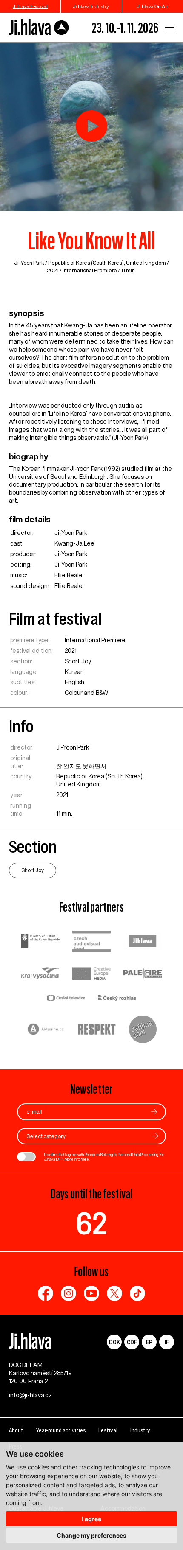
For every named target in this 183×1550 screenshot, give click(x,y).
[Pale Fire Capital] (142, 974)
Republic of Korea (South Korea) (86, 263)
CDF (132, 1342)
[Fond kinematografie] (91, 942)
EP (149, 1342)
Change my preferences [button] (91, 1535)
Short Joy (78, 661)
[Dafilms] (143, 1030)
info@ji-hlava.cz (30, 1395)
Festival (107, 1430)
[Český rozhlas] (117, 999)
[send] (154, 1111)
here (85, 1159)
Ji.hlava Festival (30, 6)
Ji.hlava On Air (152, 6)
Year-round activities (61, 1430)
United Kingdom (146, 263)
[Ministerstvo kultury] (40, 942)
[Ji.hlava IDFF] (39, 27)
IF (167, 1342)
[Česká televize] (66, 999)
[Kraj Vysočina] (40, 974)
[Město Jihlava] (142, 942)
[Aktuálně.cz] (46, 1030)
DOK (114, 1342)
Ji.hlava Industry (91, 6)
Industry (140, 1430)
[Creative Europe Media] (91, 974)
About (16, 1430)
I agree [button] (91, 1518)
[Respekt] (97, 1030)
